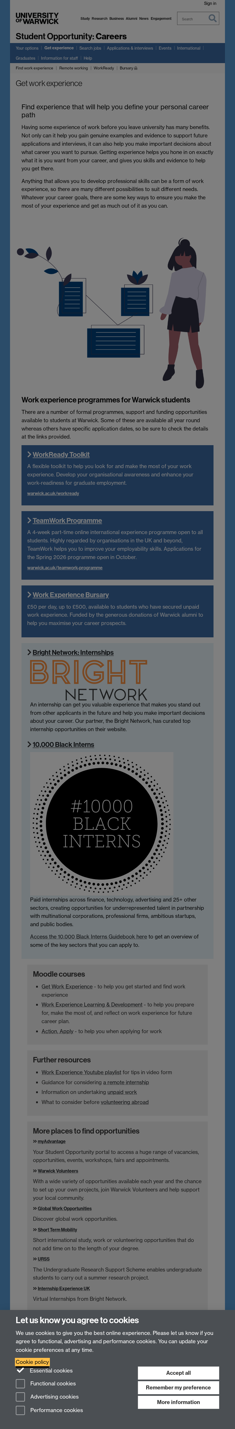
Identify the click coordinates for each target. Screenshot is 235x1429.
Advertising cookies (54, 1397)
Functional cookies (52, 1383)
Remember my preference (178, 1387)
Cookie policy (32, 1362)
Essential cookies (50, 1370)
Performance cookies (56, 1410)
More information (178, 1402)
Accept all (178, 1373)
